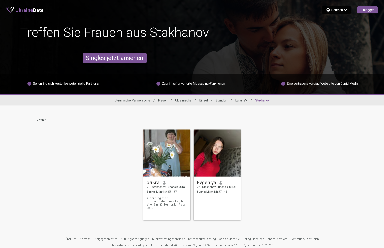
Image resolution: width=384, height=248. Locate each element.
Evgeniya (206, 182)
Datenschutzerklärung (202, 239)
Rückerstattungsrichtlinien (168, 239)
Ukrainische (183, 100)
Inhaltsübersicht (277, 239)
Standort (221, 100)
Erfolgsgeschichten (105, 239)
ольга (153, 182)
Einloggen (367, 10)
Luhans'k (241, 100)
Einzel (203, 100)
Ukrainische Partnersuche (132, 100)
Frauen (162, 100)
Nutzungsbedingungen (135, 239)
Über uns (71, 239)
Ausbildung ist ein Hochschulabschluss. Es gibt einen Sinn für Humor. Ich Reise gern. (166, 203)
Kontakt (85, 239)
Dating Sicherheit (253, 239)
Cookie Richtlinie (229, 239)
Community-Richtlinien (304, 239)
